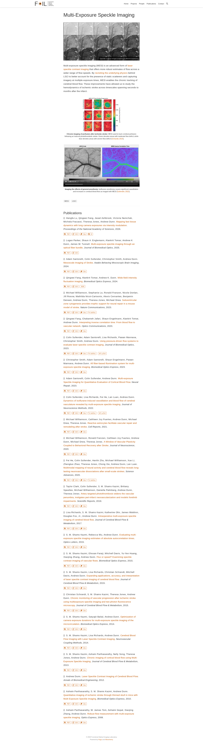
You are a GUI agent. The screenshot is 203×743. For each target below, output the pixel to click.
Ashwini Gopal (115, 710)
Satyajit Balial (96, 616)
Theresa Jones (91, 221)
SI (91, 234)
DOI (76, 234)
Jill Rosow (68, 296)
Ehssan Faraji (96, 553)
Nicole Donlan (130, 292)
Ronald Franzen (112, 292)
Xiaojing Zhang (71, 557)
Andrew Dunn (107, 221)
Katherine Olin (112, 512)
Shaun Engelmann (112, 318)
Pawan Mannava (127, 337)
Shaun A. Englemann (93, 240)
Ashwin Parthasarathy (100, 654)
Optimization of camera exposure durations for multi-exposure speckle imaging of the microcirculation (99, 620)
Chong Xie (104, 464)
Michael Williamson (76, 292)
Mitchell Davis (112, 553)
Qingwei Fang (86, 218)
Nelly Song (119, 654)
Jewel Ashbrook (103, 218)
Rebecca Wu (95, 534)
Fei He (103, 397)
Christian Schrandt (115, 572)
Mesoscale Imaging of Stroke (78, 262)
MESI (66, 201)
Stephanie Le (95, 292)
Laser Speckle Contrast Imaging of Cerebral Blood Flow (110, 676)
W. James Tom (99, 710)
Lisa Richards (109, 337)
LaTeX (103, 353)
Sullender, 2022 (123, 191)
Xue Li (131, 460)
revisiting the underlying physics (111, 73)
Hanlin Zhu (98, 460)
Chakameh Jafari (91, 318)
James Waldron (129, 512)
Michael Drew (113, 300)
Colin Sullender (93, 259)
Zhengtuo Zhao (71, 464)
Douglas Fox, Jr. (72, 516)
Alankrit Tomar (113, 240)
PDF (68, 234)
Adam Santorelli (74, 259)
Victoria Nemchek (122, 218)
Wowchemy (109, 739)
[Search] (167, 4)
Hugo (100, 739)
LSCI (74, 201)
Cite (84, 234)
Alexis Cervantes (112, 296)
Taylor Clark (72, 486)
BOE (82, 286)
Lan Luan (113, 397)
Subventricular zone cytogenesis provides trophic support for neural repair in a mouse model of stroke (100, 304)
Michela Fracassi (72, 221)
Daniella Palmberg (106, 490)
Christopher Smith (112, 259)
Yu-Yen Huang (129, 553)
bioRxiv (93, 312)
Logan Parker (73, 240)
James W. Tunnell (80, 244)
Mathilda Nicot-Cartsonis (89, 296)
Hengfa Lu (71, 218)
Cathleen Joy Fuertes (99, 419)
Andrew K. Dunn (107, 277)
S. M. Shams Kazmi (108, 486)
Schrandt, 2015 (117, 139)
